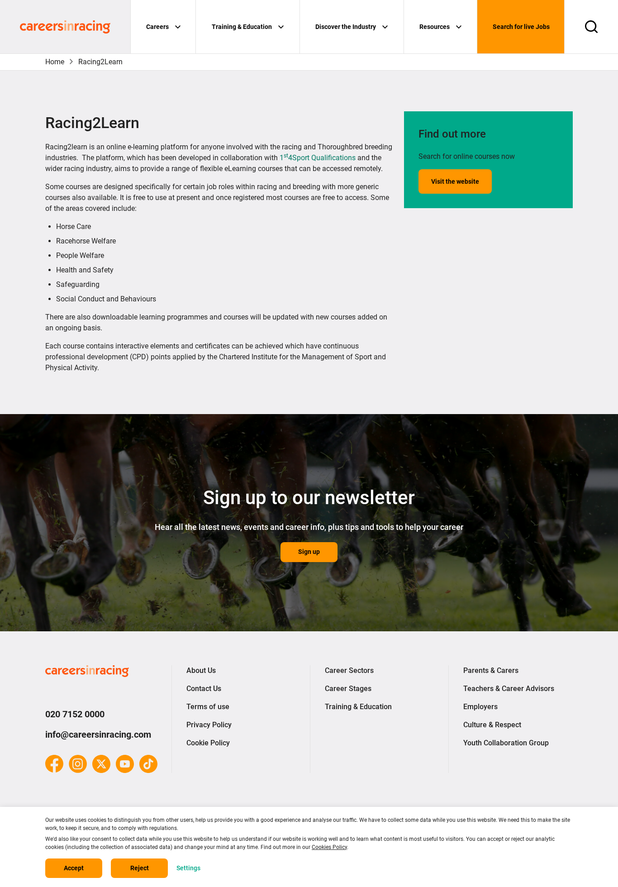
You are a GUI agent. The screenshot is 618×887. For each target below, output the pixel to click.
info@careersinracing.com (98, 734)
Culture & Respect (492, 724)
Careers (157, 26)
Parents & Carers (490, 670)
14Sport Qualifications (318, 157)
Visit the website (455, 181)
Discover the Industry (345, 26)
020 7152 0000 (75, 714)
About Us (201, 670)
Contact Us (203, 688)
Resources (434, 26)
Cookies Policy (329, 847)
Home (54, 61)
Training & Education (242, 26)
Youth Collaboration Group (506, 743)
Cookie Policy (208, 743)
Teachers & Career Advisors (508, 688)
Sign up (309, 551)
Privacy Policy (209, 724)
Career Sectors (349, 670)
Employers (480, 706)
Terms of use (207, 706)
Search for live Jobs (521, 26)
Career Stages (348, 688)
